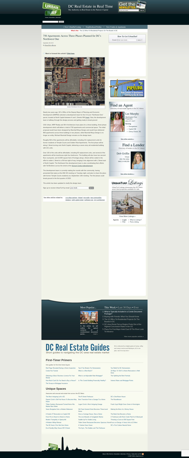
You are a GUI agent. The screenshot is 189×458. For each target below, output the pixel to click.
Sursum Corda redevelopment (82, 166)
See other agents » (127, 139)
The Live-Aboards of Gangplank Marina (90, 417)
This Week (110, 307)
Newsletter (52, 17)
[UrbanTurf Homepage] (53, 9)
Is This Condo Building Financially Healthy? (92, 380)
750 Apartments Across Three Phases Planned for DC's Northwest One (72, 37)
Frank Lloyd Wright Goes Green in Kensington (125, 404)
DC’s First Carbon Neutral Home (121, 425)
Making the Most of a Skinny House (122, 409)
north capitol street (77, 200)
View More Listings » (127, 216)
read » (95, 334)
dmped (80, 197)
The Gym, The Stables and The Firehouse (91, 428)
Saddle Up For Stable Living (87, 419)
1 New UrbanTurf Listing (72, 27)
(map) (87, 117)
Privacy (129, 454)
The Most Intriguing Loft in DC (55, 396)
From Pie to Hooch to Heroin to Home (58, 417)
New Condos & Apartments (116, 27)
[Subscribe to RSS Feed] (143, 454)
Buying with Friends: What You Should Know (121, 316)
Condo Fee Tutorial (52, 371)
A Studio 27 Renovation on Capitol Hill (58, 414)
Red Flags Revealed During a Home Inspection (60, 368)
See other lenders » (127, 174)
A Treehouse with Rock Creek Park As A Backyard (127, 417)
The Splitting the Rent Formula (120, 376)
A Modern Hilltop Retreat (53, 422)
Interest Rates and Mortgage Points (122, 380)
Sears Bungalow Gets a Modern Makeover (59, 409)
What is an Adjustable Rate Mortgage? (90, 376)
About (104, 454)
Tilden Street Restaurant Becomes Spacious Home (94, 422)
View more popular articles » (134, 336)
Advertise (58, 17)
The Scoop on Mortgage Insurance (57, 383)
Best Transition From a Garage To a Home (91, 399)
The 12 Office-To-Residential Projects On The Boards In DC (98, 30)
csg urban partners (71, 197)
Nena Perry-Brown (50, 45)
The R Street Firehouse (85, 396)
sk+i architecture (99, 200)
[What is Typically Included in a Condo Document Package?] (89, 323)
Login (124, 220)
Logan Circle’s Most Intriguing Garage (90, 404)
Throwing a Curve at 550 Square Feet (122, 419)
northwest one (88, 200)
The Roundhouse (116, 399)
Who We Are (110, 454)
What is (136, 220)
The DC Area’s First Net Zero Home (57, 425)
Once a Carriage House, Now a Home (90, 414)
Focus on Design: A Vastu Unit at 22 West (124, 422)
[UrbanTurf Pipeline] (127, 98)
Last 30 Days (125, 307)
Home (46, 17)
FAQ (123, 222)
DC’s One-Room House (118, 396)
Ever (136, 307)
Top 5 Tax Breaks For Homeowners (89, 368)
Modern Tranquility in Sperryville (56, 419)
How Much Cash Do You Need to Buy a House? (61, 380)
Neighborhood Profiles (94, 27)
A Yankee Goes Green (85, 425)
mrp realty (86, 197)
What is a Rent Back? (85, 371)
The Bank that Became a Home (121, 414)
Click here (70, 53)
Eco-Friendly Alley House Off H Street (58, 428)
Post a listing (134, 222)
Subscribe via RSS (137, 454)
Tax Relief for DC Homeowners (120, 368)
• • (94, 27)
